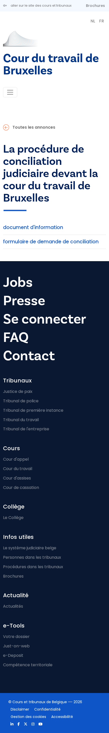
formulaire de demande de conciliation (51, 241)
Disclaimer (20, 709)
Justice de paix (17, 391)
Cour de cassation (21, 487)
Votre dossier (16, 636)
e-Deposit (13, 655)
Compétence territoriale (27, 665)
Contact (29, 356)
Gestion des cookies (28, 716)
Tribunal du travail (21, 420)
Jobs (18, 282)
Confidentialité (47, 709)
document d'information (33, 227)
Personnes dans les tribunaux (32, 557)
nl (92, 21)
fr (101, 21)
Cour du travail (17, 469)
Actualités (13, 606)
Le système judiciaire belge (29, 548)
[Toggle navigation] (10, 92)
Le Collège (13, 518)
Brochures (95, 5)
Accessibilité (62, 716)
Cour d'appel (16, 459)
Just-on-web (16, 646)
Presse (24, 301)
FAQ (16, 337)
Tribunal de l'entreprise (26, 429)
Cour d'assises (17, 478)
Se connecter (44, 319)
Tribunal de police (21, 401)
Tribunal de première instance (33, 410)
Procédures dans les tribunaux (33, 567)
